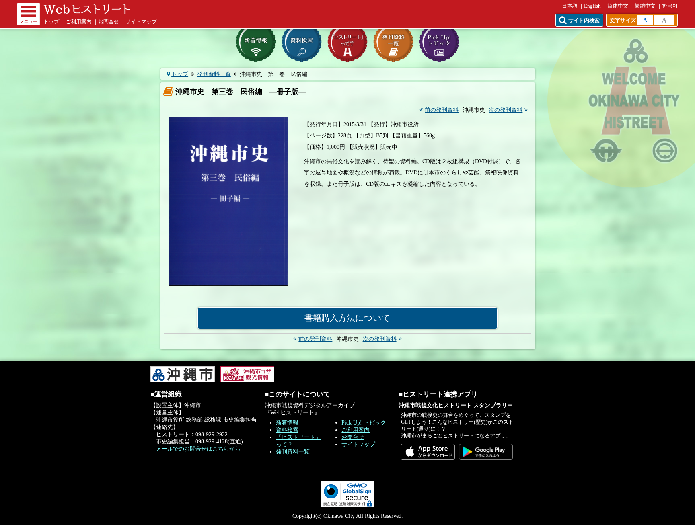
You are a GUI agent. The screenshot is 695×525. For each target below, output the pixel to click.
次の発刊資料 (505, 110)
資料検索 (287, 430)
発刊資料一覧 (214, 74)
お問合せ (108, 22)
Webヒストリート (86, 9)
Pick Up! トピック (363, 423)
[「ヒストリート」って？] (347, 42)
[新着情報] (256, 42)
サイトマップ (141, 22)
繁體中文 (645, 6)
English (592, 6)
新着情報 (287, 423)
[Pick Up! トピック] (439, 42)
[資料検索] (302, 42)
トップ (51, 22)
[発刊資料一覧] (393, 42)
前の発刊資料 (442, 110)
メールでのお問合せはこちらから (198, 449)
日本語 (570, 6)
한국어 (670, 6)
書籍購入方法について (347, 318)
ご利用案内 (79, 22)
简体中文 (617, 6)
